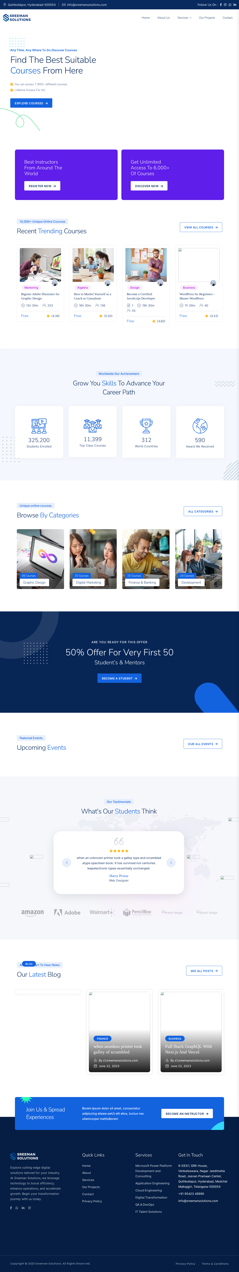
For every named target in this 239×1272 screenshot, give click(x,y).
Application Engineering (152, 1183)
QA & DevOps (144, 1204)
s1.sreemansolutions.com (49, 980)
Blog (28, 963)
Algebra (82, 287)
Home (146, 18)
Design (134, 287)
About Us (163, 18)
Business (189, 287)
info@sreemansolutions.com (87, 5)
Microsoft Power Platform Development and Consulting (153, 1171)
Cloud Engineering (148, 1190)
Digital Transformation (151, 1197)
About (86, 1173)
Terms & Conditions (215, 1263)
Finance (102, 1038)
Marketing (31, 287)
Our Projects (207, 18)
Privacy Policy (92, 1201)
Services (182, 18)
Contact (227, 18)
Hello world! (33, 971)
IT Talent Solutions (148, 1211)
